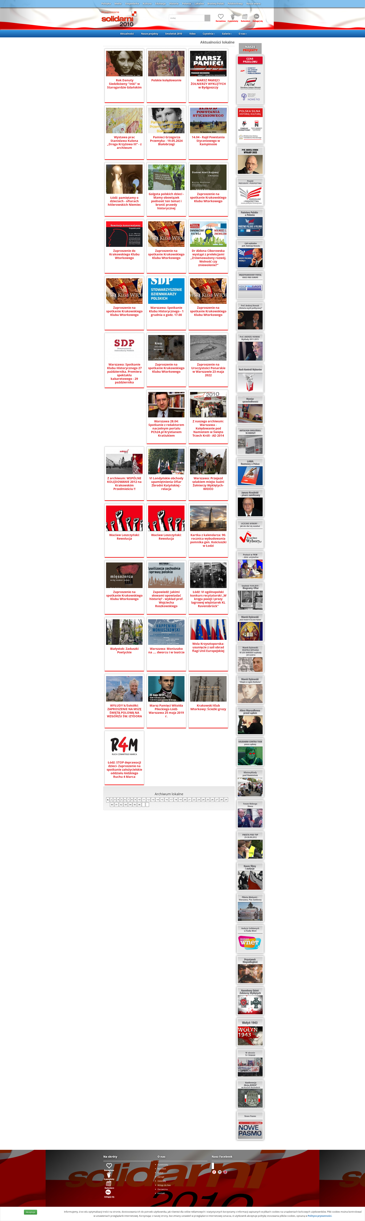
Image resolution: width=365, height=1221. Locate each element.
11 (144, 799)
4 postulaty (163, 1164)
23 (198, 799)
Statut (160, 1172)
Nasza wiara (253, 3)
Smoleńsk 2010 (173, 33)
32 (121, 804)
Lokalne (199, 3)
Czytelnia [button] (208, 33)
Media (117, 3)
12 (148, 799)
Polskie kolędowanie (166, 80)
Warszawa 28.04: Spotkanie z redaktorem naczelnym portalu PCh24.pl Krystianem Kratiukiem (166, 428)
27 (217, 799)
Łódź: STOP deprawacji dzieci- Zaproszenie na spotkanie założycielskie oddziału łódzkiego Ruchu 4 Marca (124, 770)
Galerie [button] (226, 33)
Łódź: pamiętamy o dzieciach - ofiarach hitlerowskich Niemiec (124, 201)
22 (194, 799)
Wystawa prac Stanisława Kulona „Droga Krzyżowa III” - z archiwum (124, 142)
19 (180, 799)
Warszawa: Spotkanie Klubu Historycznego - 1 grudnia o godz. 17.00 (166, 311)
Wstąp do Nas (164, 1185)
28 (221, 799)
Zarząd (161, 1176)
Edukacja (160, 3)
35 (135, 804)
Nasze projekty (149, 33)
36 (139, 804)
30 (112, 804)
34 (130, 804)
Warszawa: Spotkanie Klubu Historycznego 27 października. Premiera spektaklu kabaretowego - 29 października (124, 373)
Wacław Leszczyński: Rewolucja (124, 536)
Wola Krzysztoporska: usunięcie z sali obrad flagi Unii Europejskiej (208, 647)
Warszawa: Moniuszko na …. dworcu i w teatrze (166, 650)
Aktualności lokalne (217, 42)
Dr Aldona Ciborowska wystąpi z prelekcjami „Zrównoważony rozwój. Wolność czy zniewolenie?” (208, 258)
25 (208, 799)
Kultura (147, 3)
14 (157, 799)
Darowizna (163, 1189)
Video (192, 33)
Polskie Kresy (235, 3)
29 (226, 799)
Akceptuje (30, 1212)
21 (189, 799)
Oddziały (162, 1181)
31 (116, 804)
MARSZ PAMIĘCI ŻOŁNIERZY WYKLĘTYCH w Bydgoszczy (208, 83)
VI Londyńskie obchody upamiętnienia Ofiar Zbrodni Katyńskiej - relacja (166, 483)
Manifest (162, 1168)
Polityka (106, 3)
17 (171, 799)
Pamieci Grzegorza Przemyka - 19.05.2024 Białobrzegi (166, 140)
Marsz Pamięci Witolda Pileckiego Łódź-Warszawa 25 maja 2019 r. (166, 711)
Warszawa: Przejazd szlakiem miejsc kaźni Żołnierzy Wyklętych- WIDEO (208, 483)
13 (153, 799)
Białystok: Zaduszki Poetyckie (124, 650)
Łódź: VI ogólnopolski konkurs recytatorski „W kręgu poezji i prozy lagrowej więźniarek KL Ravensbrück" (208, 599)
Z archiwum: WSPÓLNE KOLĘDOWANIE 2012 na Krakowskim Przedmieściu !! (124, 483)
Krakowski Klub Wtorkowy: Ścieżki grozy (208, 707)
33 (125, 804)
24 (203, 799)
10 (139, 799)
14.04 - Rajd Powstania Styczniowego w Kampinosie (208, 140)
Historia (174, 3)
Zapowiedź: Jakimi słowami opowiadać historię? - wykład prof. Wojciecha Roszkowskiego (166, 599)
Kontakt (161, 1193)
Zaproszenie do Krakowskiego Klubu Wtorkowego (124, 254)
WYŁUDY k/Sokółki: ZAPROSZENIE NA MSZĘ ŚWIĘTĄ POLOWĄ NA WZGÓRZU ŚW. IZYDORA (124, 711)
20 (185, 799)
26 (212, 799)
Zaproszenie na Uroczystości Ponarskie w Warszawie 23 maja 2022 (208, 370)
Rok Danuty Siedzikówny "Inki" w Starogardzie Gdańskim (124, 83)
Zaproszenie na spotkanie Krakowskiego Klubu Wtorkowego (208, 197)
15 (162, 799)
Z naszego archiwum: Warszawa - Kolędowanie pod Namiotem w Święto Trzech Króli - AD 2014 (208, 428)
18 (176, 799)
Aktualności (127, 33)
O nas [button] (242, 33)
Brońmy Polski (215, 3)
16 (167, 799)
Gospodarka (132, 3)
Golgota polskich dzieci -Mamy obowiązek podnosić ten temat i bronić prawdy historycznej (166, 201)
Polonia (186, 3)
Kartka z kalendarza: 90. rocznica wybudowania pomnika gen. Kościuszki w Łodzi (208, 540)
